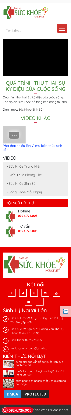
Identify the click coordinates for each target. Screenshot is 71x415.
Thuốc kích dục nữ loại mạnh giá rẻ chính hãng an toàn (40, 373)
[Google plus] (34, 292)
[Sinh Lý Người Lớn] (26, 13)
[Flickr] (28, 301)
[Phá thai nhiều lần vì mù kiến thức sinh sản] (14, 134)
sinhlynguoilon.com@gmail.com (30, 348)
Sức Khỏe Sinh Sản (31, 109)
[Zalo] (65, 311)
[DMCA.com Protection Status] (26, 394)
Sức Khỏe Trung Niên (24, 166)
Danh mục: (10, 109)
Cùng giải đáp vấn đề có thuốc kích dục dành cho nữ (39, 363)
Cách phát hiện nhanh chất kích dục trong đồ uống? (41, 382)
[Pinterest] (39, 301)
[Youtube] (56, 292)
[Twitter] (23, 292)
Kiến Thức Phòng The (25, 175)
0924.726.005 (27, 216)
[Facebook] (11, 292)
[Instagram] (45, 292)
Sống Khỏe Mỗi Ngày (25, 192)
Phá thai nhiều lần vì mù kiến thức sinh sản (32, 147)
